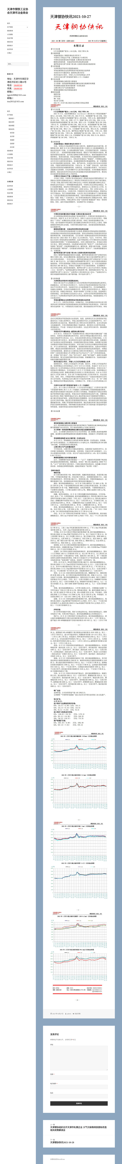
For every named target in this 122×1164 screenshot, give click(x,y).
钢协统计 (10, 46)
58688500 (18, 85)
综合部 (12, 147)
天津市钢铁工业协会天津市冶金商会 (17, 10)
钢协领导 (11, 122)
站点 (51, 1093)
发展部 (12, 140)
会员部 (12, 136)
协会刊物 (10, 38)
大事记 (9, 53)
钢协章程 (11, 126)
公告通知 (10, 34)
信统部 (12, 144)
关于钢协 (10, 27)
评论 (51, 1045)
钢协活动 (10, 42)
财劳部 (12, 133)
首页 (8, 23)
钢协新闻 (10, 31)
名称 (52, 1074)
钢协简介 (11, 118)
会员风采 (10, 49)
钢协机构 (11, 129)
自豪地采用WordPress (57, 1159)
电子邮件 (54, 1084)
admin (69, 1014)
